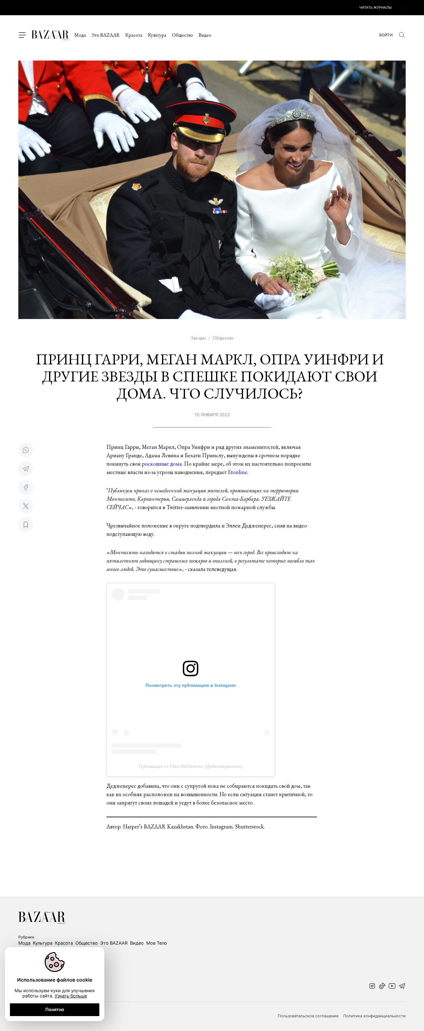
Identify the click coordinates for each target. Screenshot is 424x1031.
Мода (80, 35)
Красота (133, 35)
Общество (182, 35)
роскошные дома (162, 463)
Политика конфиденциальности (374, 1016)
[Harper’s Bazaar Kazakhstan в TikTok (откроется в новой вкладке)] (382, 986)
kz (403, 7)
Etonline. (238, 472)
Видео (205, 35)
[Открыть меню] (22, 35)
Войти (386, 35)
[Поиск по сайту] (402, 35)
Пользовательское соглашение (308, 1016)
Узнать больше (71, 995)
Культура (157, 35)
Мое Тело (156, 943)
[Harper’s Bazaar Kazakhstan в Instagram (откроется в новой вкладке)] (372, 986)
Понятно (54, 1009)
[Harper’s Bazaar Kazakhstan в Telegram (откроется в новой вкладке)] (402, 986)
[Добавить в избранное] (25, 524)
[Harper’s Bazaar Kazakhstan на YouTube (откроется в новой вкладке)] (392, 986)
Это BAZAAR (106, 35)
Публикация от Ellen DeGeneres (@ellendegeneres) (190, 766)
